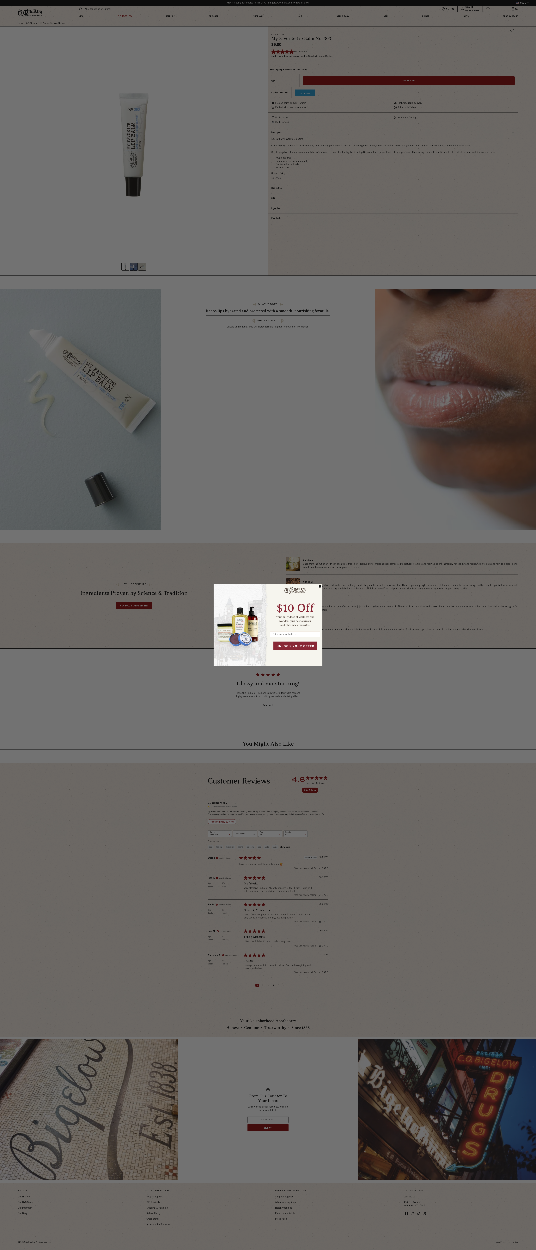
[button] (295, 606)
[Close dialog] (320, 586)
